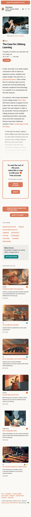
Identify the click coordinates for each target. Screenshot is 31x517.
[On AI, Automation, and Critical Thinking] (16, 354)
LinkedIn (6, 233)
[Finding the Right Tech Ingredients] (16, 284)
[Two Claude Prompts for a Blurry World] (16, 462)
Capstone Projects (10, 230)
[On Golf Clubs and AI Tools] (16, 390)
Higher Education (9, 227)
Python (5, 235)
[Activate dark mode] (23, 9)
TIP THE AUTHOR (11, 257)
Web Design (7, 241)
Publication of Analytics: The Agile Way (16, 209)
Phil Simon (8, 7)
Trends (21, 227)
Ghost (19, 501)
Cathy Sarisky (5, 503)
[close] (28, 2)
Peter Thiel (22, 100)
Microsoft (15, 233)
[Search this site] (26, 9)
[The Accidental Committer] (16, 319)
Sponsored (15, 235)
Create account (15, 184)
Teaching (6, 238)
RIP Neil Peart (14, 503)
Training (15, 238)
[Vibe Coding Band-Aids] (16, 426)
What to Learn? (18, 215)
